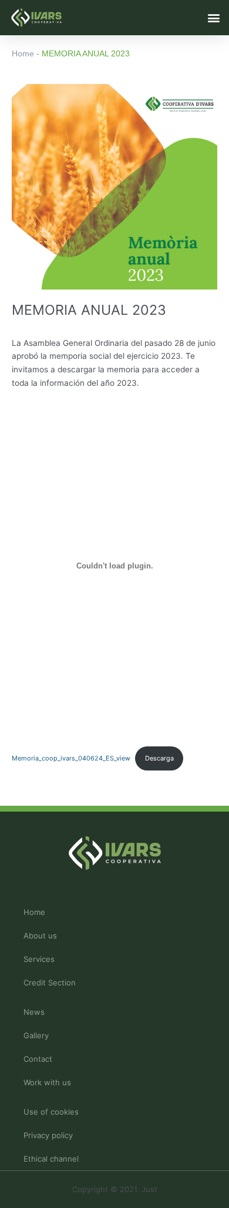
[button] (213, 17)
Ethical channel (51, 1158)
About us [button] (40, 935)
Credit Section (49, 982)
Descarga (159, 758)
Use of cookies (51, 1111)
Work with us (47, 1082)
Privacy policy (48, 1135)
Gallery (36, 1035)
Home (23, 53)
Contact (37, 1059)
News (34, 1012)
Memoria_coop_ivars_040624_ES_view (71, 758)
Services (39, 959)
